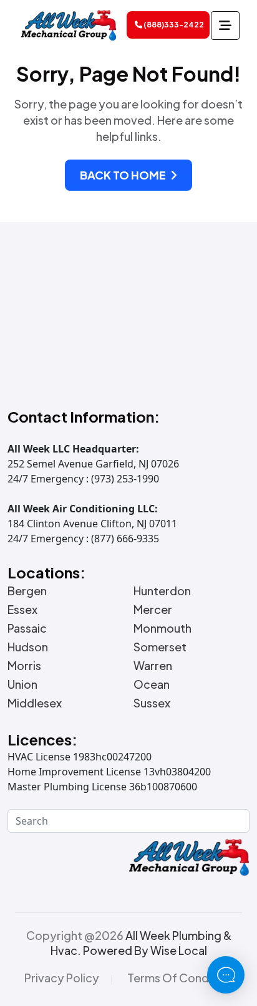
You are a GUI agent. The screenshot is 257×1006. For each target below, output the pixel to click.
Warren (152, 665)
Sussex (151, 703)
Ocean (151, 684)
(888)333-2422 (173, 24)
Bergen (27, 590)
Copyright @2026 (128, 942)
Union (22, 684)
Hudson (27, 647)
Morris (24, 665)
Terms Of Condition (180, 978)
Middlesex (34, 703)
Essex (22, 609)
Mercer (152, 609)
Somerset (160, 647)
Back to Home (124, 175)
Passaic (27, 628)
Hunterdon (162, 590)
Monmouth (162, 628)
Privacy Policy (61, 978)
